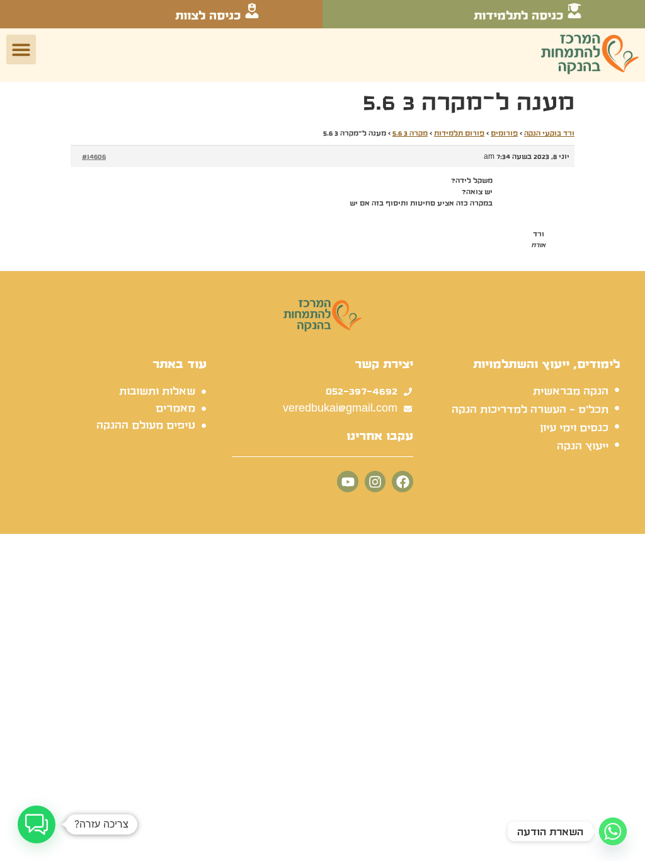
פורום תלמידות (459, 133)
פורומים (504, 133)
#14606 (94, 156)
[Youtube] (347, 481)
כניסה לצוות (208, 15)
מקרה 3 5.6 (410, 133)
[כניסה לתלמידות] (574, 10)
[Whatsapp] (613, 831)
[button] (21, 49)
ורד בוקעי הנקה (549, 133)
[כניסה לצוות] (252, 10)
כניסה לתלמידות (518, 15)
